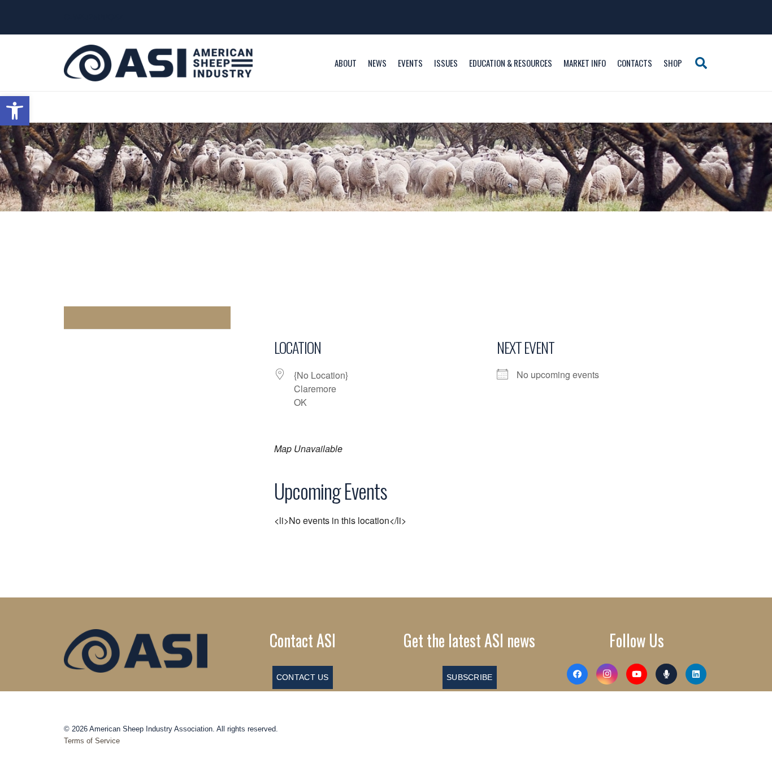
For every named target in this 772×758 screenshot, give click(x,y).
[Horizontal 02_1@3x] (135, 650)
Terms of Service (92, 741)
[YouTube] (637, 674)
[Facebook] (577, 674)
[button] (14, 110)
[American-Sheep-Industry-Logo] (158, 63)
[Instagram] (607, 674)
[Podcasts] (666, 674)
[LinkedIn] (696, 674)
